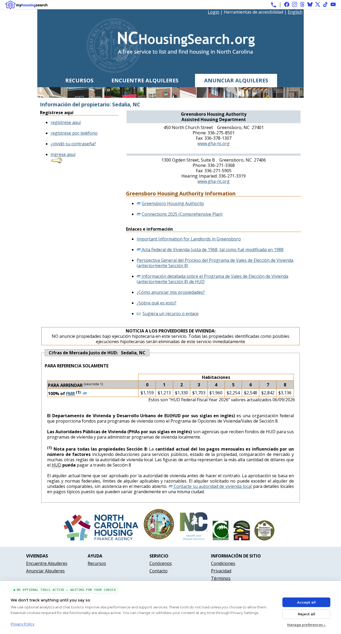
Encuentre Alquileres (144, 80)
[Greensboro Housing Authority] (241, 539)
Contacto (158, 571)
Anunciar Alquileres (236, 80)
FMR (70, 393)
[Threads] (302, 4)
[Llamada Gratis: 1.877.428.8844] (273, 4)
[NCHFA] (101, 539)
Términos (220, 578)
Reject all (306, 614)
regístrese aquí (66, 122)
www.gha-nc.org (213, 143)
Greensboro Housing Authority (173, 203)
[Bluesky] (309, 4)
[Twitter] (317, 4)
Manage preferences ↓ (306, 625)
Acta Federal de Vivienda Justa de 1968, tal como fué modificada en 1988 (212, 249)
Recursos (79, 80)
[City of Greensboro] (220, 539)
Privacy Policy (22, 624)
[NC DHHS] (193, 539)
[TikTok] (325, 4)
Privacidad (221, 571)
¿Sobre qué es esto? (156, 303)
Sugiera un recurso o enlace (170, 313)
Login (213, 12)
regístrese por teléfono (74, 133)
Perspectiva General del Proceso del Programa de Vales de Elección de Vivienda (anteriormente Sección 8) (215, 262)
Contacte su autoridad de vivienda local (212, 486)
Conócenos (160, 563)
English (295, 12)
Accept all (306, 602)
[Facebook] (286, 4)
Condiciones (223, 563)
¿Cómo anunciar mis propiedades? (171, 292)
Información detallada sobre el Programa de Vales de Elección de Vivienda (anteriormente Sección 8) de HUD (212, 278)
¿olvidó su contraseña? (73, 144)
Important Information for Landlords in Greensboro (189, 239)
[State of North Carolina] (159, 539)
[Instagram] (294, 4)
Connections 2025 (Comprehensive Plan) (182, 214)
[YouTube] (333, 4)
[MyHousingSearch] (26, 5)
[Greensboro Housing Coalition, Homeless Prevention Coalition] (264, 539)
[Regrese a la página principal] (170, 71)
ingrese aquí (63, 154)
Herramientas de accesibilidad (253, 12)
